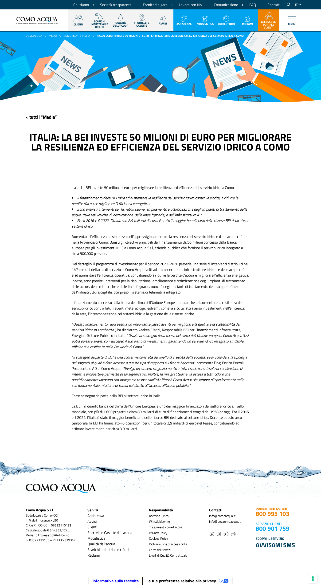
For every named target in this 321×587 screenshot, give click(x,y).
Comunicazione (226, 5)
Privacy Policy (158, 532)
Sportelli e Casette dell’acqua (109, 532)
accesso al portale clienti (268, 25)
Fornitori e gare (155, 5)
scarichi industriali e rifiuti (99, 24)
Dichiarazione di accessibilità (168, 544)
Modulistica (205, 23)
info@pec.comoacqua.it (225, 521)
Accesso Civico (158, 515)
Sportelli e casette (141, 24)
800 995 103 (273, 513)
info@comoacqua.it (222, 515)
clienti (78, 24)
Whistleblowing (159, 521)
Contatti (274, 5)
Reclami (247, 24)
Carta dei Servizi (159, 549)
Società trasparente (116, 5)
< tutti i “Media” (41, 117)
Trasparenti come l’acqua (165, 527)
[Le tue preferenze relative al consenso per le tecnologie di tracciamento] (312, 578)
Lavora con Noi (191, 5)
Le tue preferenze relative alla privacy (181, 581)
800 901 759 (273, 528)
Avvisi (163, 23)
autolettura (226, 24)
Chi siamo (81, 5)
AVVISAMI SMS (275, 545)
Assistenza (184, 24)
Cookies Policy (158, 538)
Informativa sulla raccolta (116, 581)
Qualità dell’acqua (101, 544)
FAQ (252, 5)
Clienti (92, 527)
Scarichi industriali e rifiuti (108, 549)
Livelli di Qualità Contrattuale (168, 555)
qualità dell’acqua (120, 24)
